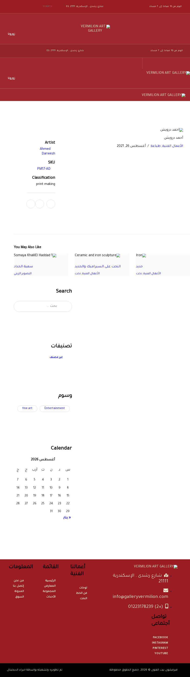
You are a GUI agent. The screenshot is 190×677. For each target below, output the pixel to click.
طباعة (156, 146)
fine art (27, 408)
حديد (139, 267)
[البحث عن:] (43, 306)
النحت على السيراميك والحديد (98, 267)
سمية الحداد (23, 267)
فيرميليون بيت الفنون (164, 670)
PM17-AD (44, 169)
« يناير (66, 518)
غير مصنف (56, 357)
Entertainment (54, 408)
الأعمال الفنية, (172, 146)
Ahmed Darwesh (47, 152)
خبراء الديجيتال (16, 670)
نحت (139, 273)
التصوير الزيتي (23, 273)
